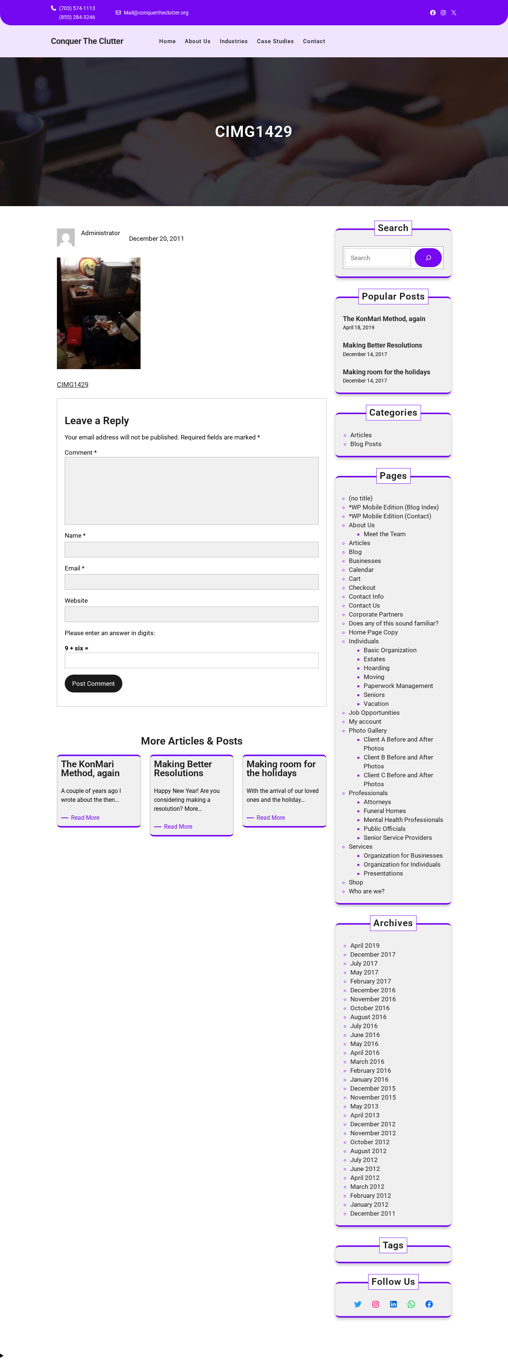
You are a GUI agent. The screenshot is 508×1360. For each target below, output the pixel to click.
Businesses (365, 560)
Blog (355, 552)
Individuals (364, 641)
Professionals (368, 793)
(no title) (361, 498)
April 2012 (365, 1177)
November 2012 (373, 1133)
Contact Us (364, 605)
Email (74, 568)
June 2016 (365, 1035)
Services (361, 846)
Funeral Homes (385, 811)
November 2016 (373, 999)
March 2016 (367, 1061)
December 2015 (373, 1088)
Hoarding (377, 668)
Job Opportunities (374, 712)
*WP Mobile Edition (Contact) (390, 516)
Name (75, 535)
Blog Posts (366, 444)
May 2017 (364, 972)
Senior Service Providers (398, 837)
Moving (374, 677)
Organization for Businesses (403, 855)
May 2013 (364, 1106)
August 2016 (368, 1017)
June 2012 (365, 1168)
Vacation (376, 703)
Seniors (374, 694)
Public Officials (385, 828)
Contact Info (366, 596)
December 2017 (373, 954)
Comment (81, 452)
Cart (355, 578)
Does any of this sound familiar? (393, 623)
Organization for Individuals (402, 864)
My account (365, 721)
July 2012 (364, 1160)
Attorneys (377, 802)
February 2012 (370, 1195)
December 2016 (373, 990)
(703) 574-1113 (77, 8)
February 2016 (370, 1070)
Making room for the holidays (386, 372)
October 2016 (370, 1008)
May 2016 (364, 1043)
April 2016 (365, 1052)
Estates (374, 659)
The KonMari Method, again (384, 319)
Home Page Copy (373, 632)
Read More (86, 818)
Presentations (383, 873)
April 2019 (365, 945)
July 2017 (364, 963)
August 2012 (368, 1151)
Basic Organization (390, 650)
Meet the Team (385, 534)
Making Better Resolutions (382, 345)
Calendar (361, 569)
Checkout (362, 587)
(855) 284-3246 (77, 17)
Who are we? (367, 891)
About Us (362, 525)
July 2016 (364, 1026)
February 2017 (370, 981)
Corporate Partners (376, 614)
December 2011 (373, 1213)
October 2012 (370, 1142)
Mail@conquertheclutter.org (156, 13)
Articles (361, 435)
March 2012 (367, 1186)
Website (76, 600)
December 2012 (373, 1124)
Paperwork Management (398, 685)
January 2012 (369, 1204)
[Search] (428, 257)
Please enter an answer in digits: (110, 633)
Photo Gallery (368, 730)
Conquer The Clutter (87, 41)
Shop (356, 882)
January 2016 (369, 1079)
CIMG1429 (73, 384)
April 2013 (365, 1115)
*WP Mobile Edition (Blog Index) (394, 507)
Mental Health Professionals (403, 819)
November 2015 (373, 1097)
